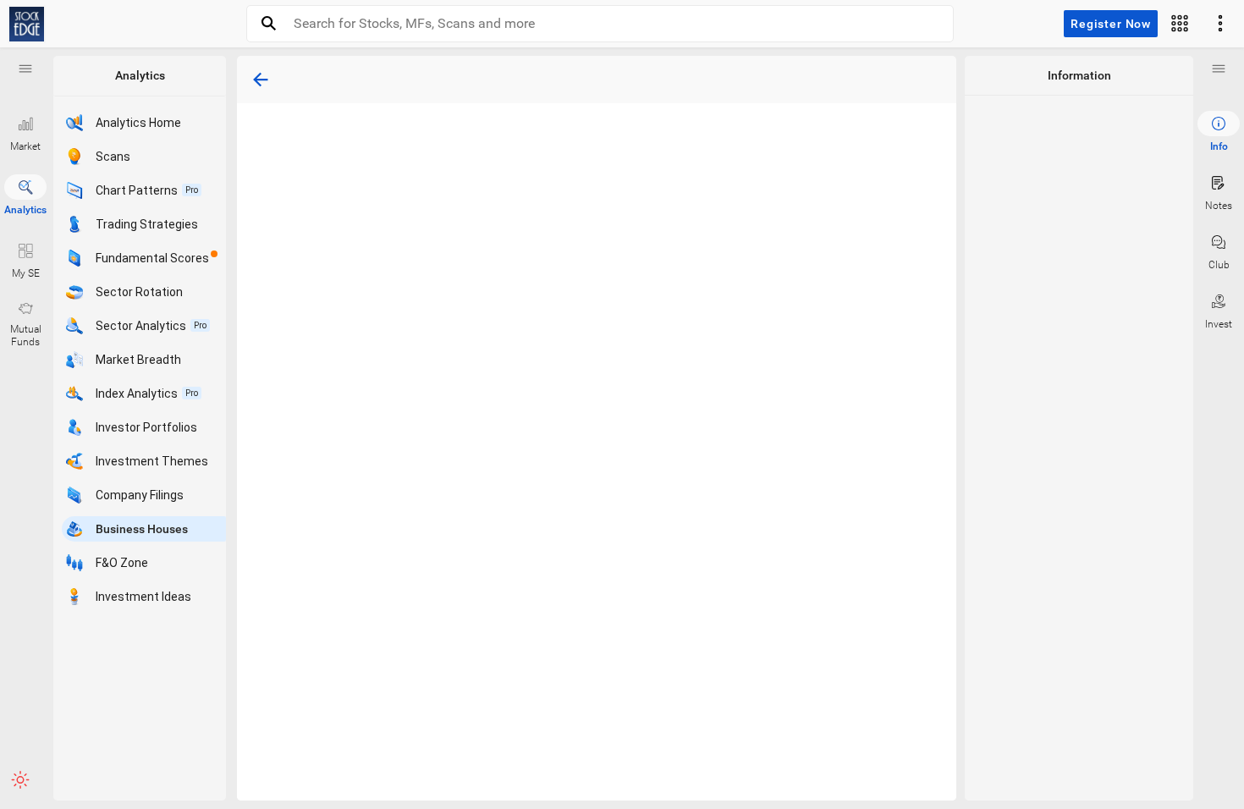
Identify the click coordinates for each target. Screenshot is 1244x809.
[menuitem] (1218, 132)
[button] (25, 68)
